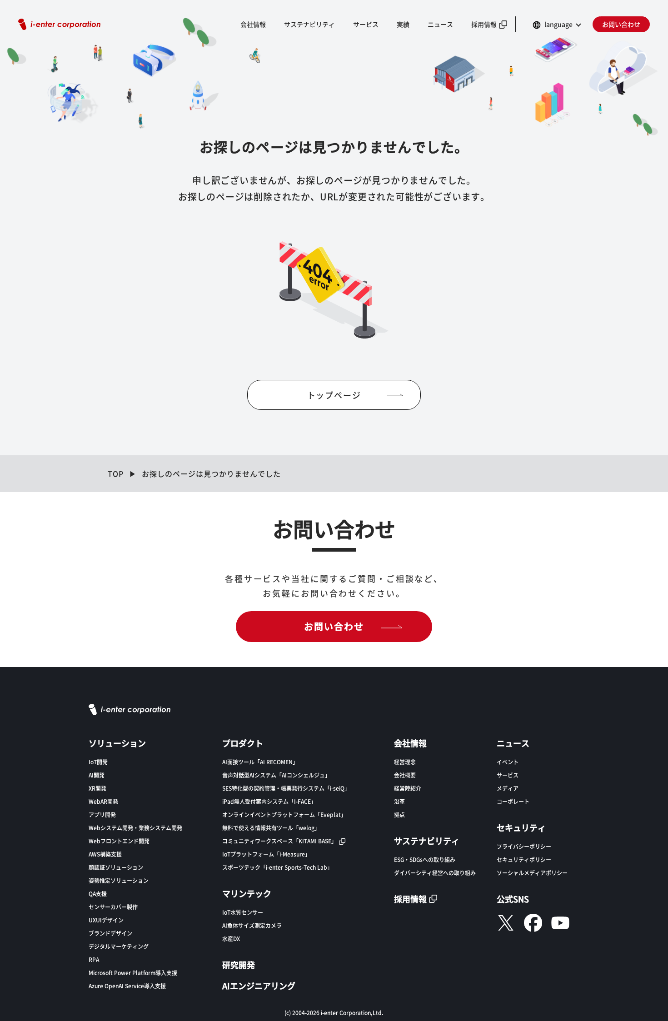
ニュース (440, 24)
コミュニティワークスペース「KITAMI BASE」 (279, 841)
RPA (94, 959)
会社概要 (405, 775)
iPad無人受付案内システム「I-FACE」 (269, 801)
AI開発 (97, 775)
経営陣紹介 (407, 788)
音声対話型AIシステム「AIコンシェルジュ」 (276, 775)
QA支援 (98, 893)
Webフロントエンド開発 (119, 841)
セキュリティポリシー (524, 859)
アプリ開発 (102, 814)
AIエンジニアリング (258, 985)
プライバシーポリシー (524, 846)
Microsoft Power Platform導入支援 (133, 972)
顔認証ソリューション (116, 867)
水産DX (231, 938)
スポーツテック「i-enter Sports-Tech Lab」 (277, 867)
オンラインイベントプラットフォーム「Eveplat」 (284, 814)
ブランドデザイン (110, 933)
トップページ (334, 395)
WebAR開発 (103, 801)
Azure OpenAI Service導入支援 (127, 986)
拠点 (399, 814)
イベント (507, 762)
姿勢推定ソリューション (119, 880)
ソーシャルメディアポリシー (532, 873)
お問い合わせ (621, 24)
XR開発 (97, 788)
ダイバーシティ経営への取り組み (435, 873)
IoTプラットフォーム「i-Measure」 (266, 854)
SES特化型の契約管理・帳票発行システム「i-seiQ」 (286, 788)
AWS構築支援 (105, 854)
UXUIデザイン (106, 920)
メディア (507, 788)
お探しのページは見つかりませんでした (211, 473)
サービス (507, 775)
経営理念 (405, 762)
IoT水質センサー (242, 912)
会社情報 (253, 24)
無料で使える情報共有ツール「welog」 (271, 828)
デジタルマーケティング (119, 946)
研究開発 (238, 965)
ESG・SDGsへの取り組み (424, 859)
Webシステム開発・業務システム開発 (135, 828)
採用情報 (484, 24)
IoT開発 (98, 762)
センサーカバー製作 (113, 907)
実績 (403, 24)
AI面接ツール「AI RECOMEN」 (260, 762)
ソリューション (117, 743)
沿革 (399, 801)
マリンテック (246, 893)
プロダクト (242, 743)
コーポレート (513, 801)
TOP (116, 473)
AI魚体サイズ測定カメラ (252, 925)
